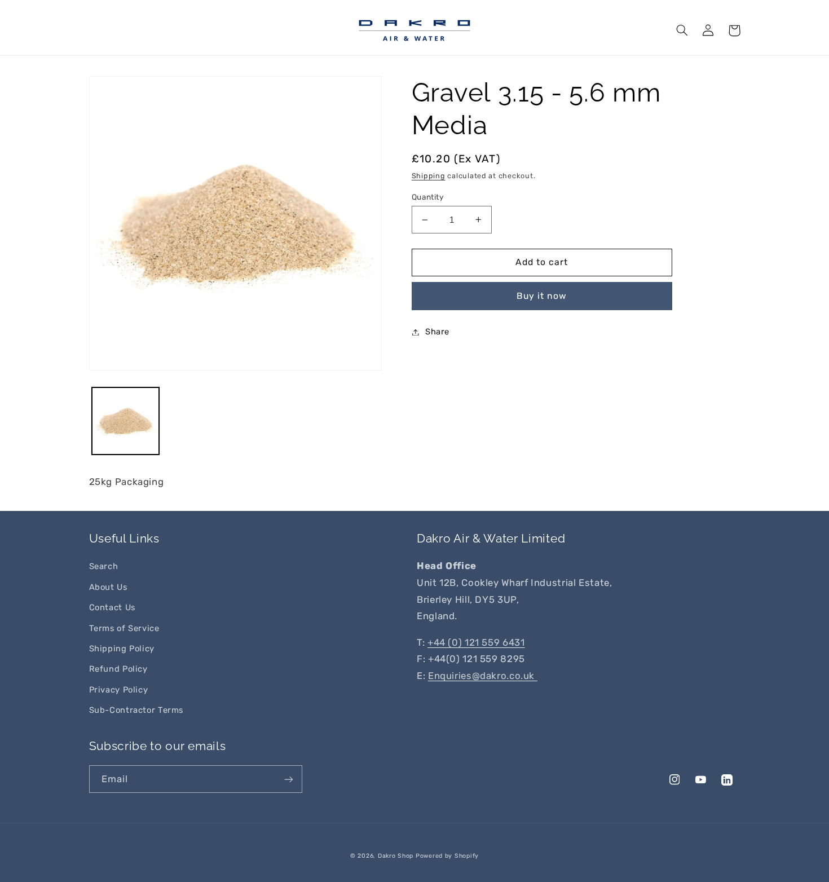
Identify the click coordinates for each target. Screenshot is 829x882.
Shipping (429, 175)
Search (103, 566)
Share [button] (437, 332)
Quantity (428, 196)
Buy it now (542, 295)
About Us (108, 587)
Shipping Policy (122, 648)
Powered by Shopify (447, 855)
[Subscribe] (288, 779)
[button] (682, 30)
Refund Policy (118, 669)
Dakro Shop (395, 855)
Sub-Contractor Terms (136, 710)
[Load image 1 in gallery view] (125, 421)
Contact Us (112, 607)
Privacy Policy (118, 690)
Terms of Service (124, 628)
